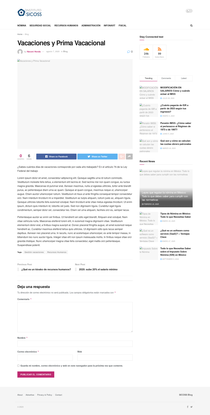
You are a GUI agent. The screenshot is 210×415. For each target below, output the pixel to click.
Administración (90, 25)
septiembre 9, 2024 (170, 259)
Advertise (30, 394)
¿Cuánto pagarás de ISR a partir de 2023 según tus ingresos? (174, 108)
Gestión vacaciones (34, 252)
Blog (27, 34)
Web (79, 351)
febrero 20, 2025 (151, 204)
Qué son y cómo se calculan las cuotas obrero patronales (175, 142)
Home (19, 34)
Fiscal (123, 25)
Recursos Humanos (56, 252)
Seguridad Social (40, 25)
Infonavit (109, 25)
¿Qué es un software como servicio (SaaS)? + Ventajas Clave (175, 234)
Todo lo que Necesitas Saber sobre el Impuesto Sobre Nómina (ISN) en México (175, 251)
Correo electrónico (28, 351)
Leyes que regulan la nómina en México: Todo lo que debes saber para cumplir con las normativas (165, 196)
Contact (58, 394)
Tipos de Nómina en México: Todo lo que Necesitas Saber (175, 215)
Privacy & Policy (44, 394)
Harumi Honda (34, 51)
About (20, 394)
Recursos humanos (66, 25)
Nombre (22, 337)
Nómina (21, 25)
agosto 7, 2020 (52, 51)
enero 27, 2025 (168, 241)
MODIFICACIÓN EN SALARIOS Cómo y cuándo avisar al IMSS (175, 91)
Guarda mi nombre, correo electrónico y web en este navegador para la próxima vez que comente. (71, 365)
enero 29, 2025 (168, 221)
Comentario (24, 299)
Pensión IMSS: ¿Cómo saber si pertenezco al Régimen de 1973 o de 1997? (175, 126)
